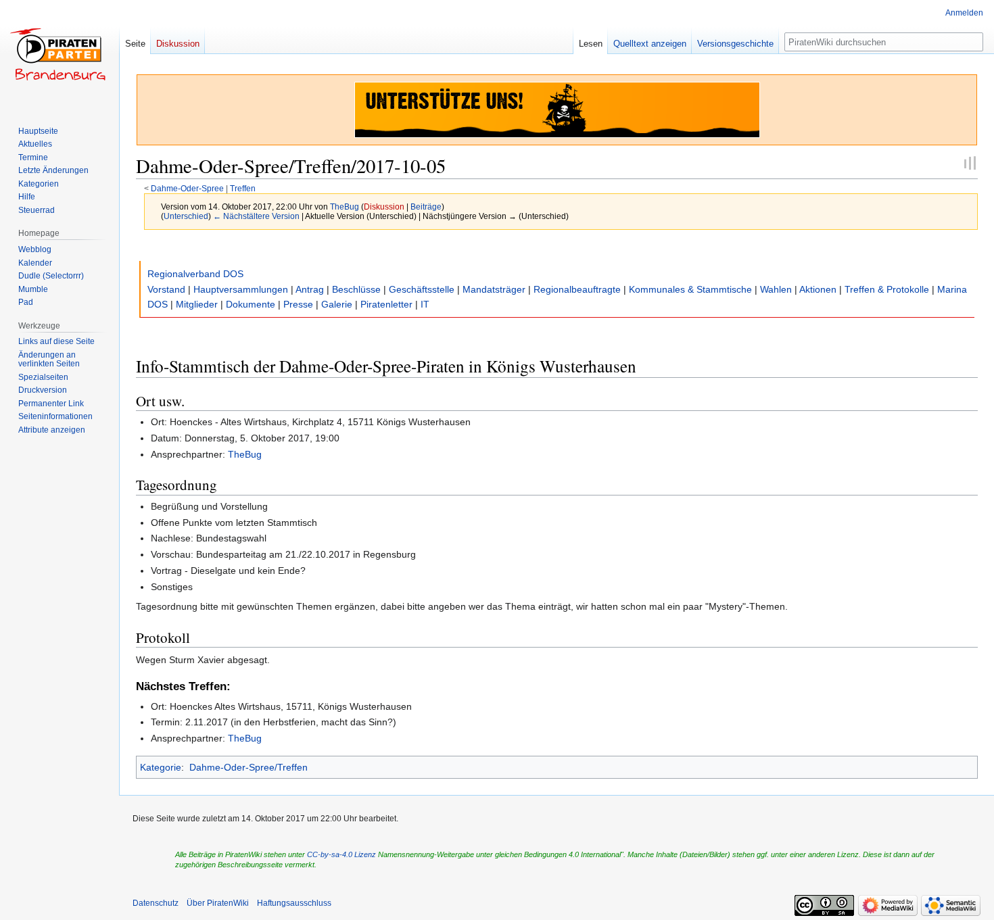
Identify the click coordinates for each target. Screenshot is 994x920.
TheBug (245, 454)
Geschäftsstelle (421, 289)
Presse (298, 304)
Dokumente (250, 304)
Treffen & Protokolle (887, 289)
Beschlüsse (356, 289)
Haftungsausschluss (294, 903)
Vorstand (166, 289)
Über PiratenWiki (218, 903)
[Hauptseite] (59, 54)
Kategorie (160, 767)
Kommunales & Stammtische (690, 289)
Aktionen (817, 289)
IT (425, 304)
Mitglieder (197, 304)
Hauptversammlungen (240, 289)
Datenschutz (156, 903)
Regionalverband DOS (195, 273)
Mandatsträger (494, 289)
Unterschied (186, 216)
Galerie (336, 304)
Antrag (309, 289)
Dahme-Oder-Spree (187, 188)
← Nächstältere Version (256, 216)
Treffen (243, 188)
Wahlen (776, 289)
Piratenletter (386, 304)
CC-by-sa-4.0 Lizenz (341, 854)
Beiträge (426, 206)
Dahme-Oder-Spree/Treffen (248, 767)
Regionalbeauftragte (577, 289)
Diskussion (384, 206)
